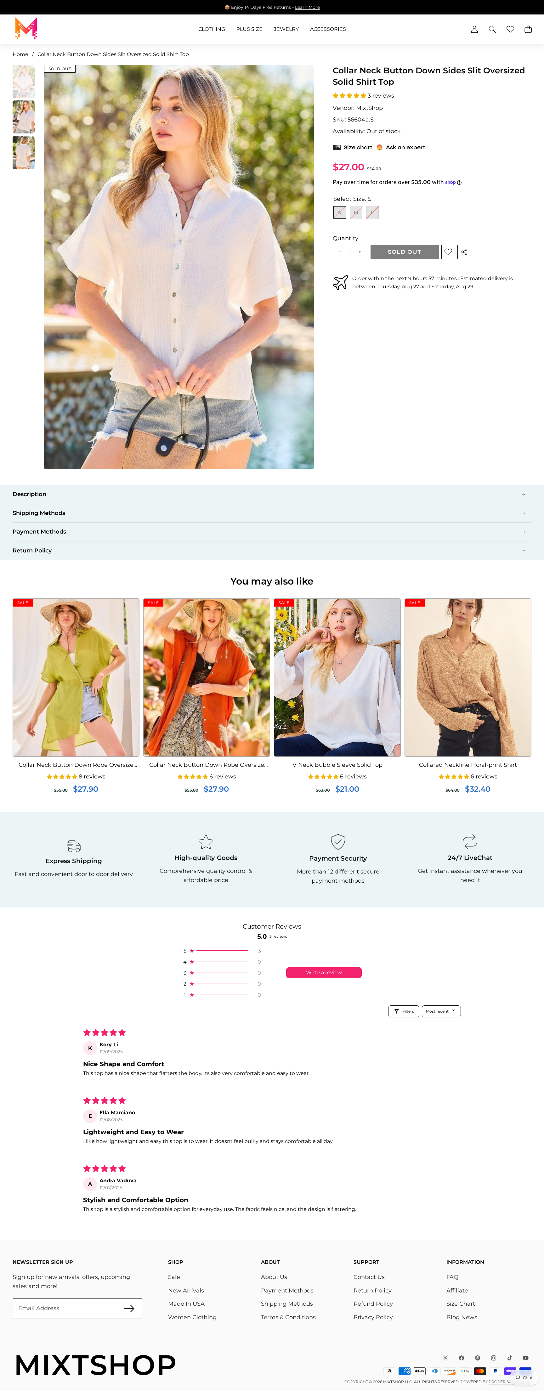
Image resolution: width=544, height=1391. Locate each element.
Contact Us (369, 1277)
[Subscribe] (129, 1308)
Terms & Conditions (288, 1317)
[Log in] (474, 29)
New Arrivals (186, 1290)
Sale (174, 1277)
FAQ (452, 1277)
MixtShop (369, 108)
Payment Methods (287, 1290)
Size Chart (460, 1303)
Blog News (461, 1317)
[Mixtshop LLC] (26, 29)
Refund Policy (373, 1303)
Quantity (345, 238)
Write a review (324, 972)
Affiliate (457, 1290)
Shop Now (314, 7)
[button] (519, 7)
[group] (24, 81)
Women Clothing (192, 1317)
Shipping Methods (287, 1303)
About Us (274, 1277)
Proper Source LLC (510, 1381)
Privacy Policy (373, 1317)
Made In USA (186, 1303)
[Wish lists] (510, 29)
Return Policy (373, 1290)
